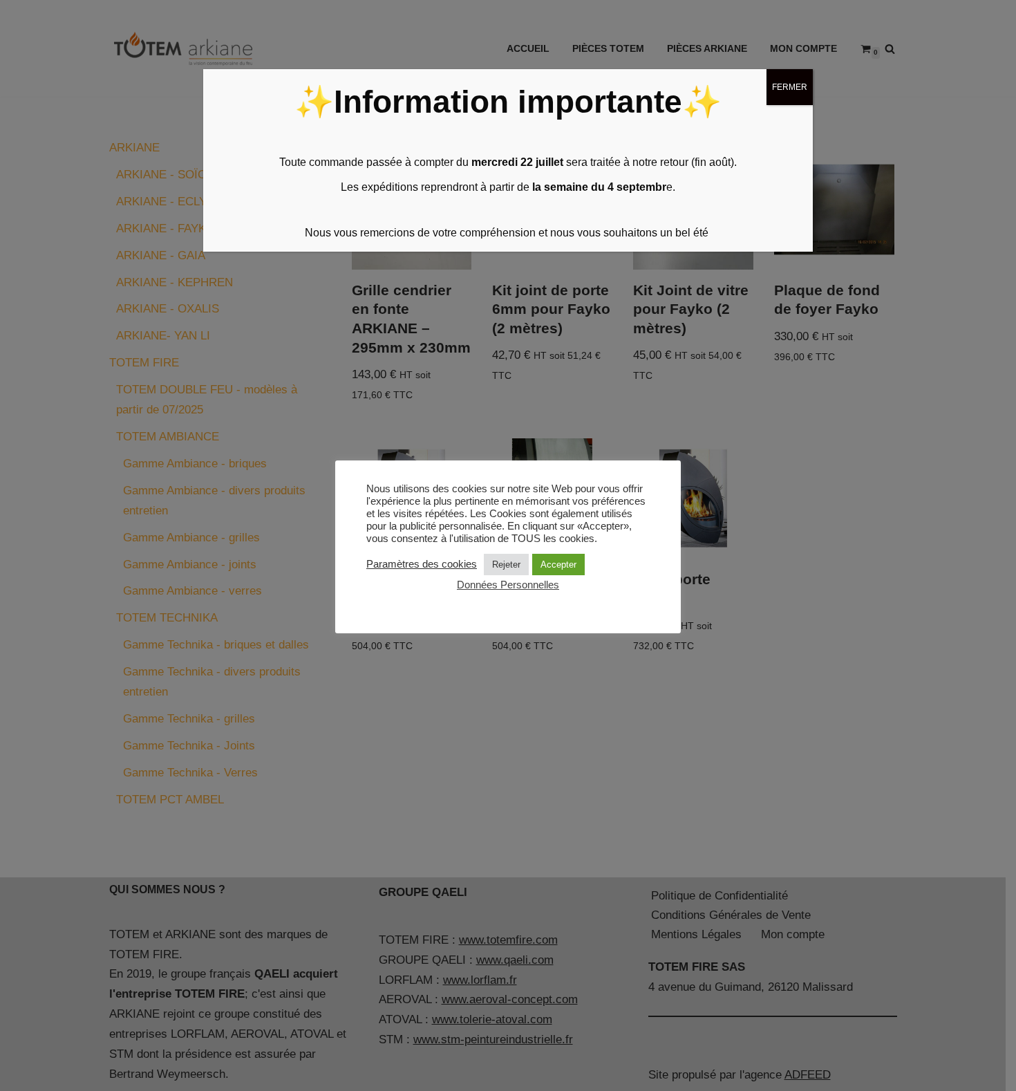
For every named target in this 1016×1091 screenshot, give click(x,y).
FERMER (789, 87)
